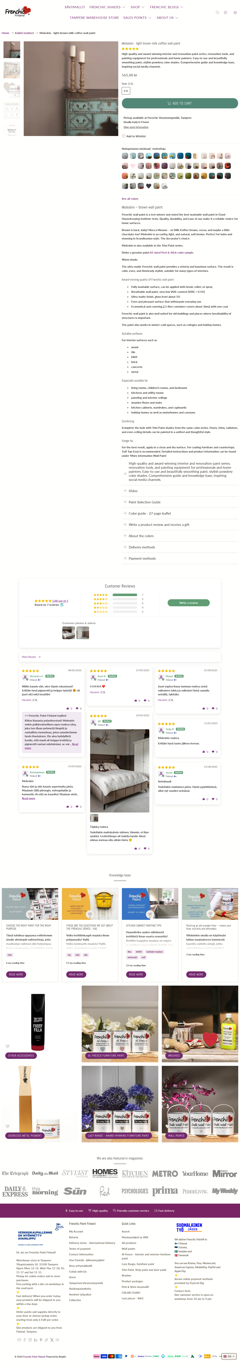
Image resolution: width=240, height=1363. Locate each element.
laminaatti (132, 957)
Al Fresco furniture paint (106, 1055)
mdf (143, 957)
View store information (136, 127)
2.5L (126, 90)
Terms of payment (80, 1248)
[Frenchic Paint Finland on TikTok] (46, 1340)
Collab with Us (78, 1271)
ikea (129, 951)
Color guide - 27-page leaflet (150, 513)
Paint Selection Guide (145, 502)
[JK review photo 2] (94, 818)
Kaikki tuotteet (24, 32)
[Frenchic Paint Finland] (19, 12)
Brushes (174, 1055)
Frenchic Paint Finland (34, 1356)
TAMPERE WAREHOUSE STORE (94, 18)
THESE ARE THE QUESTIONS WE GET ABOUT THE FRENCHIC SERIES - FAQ (89, 927)
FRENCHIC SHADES (105, 7)
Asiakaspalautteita (80, 1288)
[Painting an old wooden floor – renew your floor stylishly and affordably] (210, 904)
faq (69, 955)
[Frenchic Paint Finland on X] (52, 1340)
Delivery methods (142, 547)
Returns (73, 1237)
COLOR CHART (131, 1292)
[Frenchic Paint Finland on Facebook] (24, 1340)
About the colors (141, 536)
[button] (130, 48)
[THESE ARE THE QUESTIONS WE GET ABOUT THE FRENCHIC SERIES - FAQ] (90, 904)
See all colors (130, 198)
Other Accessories (21, 1055)
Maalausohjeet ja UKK (135, 1237)
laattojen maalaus (155, 951)
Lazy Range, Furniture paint (138, 1264)
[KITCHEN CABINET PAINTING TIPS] (150, 904)
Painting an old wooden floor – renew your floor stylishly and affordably (208, 927)
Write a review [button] (188, 602)
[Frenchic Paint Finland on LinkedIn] (35, 1340)
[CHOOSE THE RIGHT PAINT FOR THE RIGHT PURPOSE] (30, 904)
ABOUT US (165, 18)
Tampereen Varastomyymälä (86, 1283)
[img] (30, 670)
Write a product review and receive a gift (159, 525)
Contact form (182, 1290)
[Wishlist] (230, 12)
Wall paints (176, 1135)
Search (126, 1231)
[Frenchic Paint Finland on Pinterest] (41, 1340)
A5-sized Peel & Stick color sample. (172, 252)
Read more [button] (28, 798)
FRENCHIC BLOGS (164, 7)
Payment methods (142, 558)
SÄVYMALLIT (75, 7)
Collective (75, 1300)
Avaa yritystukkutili (80, 1265)
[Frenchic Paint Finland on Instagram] (30, 1340)
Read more (16, 974)
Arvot (72, 1277)
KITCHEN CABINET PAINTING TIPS (143, 925)
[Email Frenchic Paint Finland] (19, 1340)
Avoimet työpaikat (80, 1294)
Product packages (132, 1281)
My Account (76, 1231)
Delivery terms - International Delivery (92, 1242)
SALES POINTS (135, 18)
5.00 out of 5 (60, 600)
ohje (10, 955)
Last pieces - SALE (133, 1298)
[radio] (125, 156)
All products (129, 1242)
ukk (85, 955)
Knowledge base (120, 875)
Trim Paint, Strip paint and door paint (144, 1269)
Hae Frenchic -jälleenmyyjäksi (86, 1260)
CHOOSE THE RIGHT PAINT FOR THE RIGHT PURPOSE (28, 927)
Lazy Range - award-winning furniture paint (118, 1135)
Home (5, 32)
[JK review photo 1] (120, 771)
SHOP (135, 7)
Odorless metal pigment (25, 1135)
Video (133, 491)
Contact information (81, 1254)
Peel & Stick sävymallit (135, 1286)
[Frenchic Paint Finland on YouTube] (57, 1340)
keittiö (139, 951)
